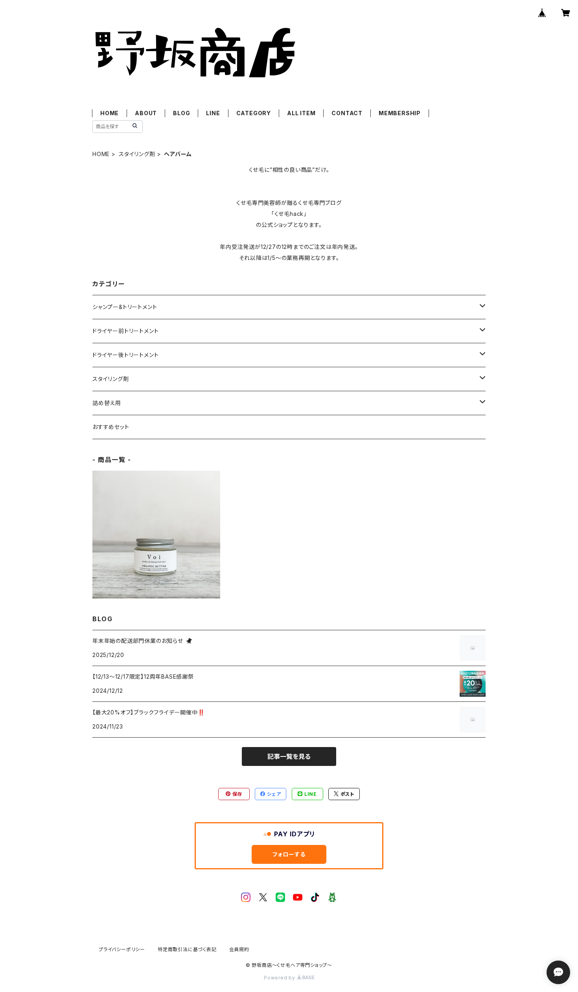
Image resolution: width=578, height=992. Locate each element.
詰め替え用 (106, 402)
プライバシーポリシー (122, 949)
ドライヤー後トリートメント (125, 355)
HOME (109, 113)
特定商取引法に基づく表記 (187, 949)
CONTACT (347, 113)
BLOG (181, 113)
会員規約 (239, 949)
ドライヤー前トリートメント (125, 331)
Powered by (280, 978)
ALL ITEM (301, 113)
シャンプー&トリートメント (124, 307)
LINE (213, 113)
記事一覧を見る (289, 756)
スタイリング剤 (137, 154)
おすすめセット (110, 426)
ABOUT (146, 113)
